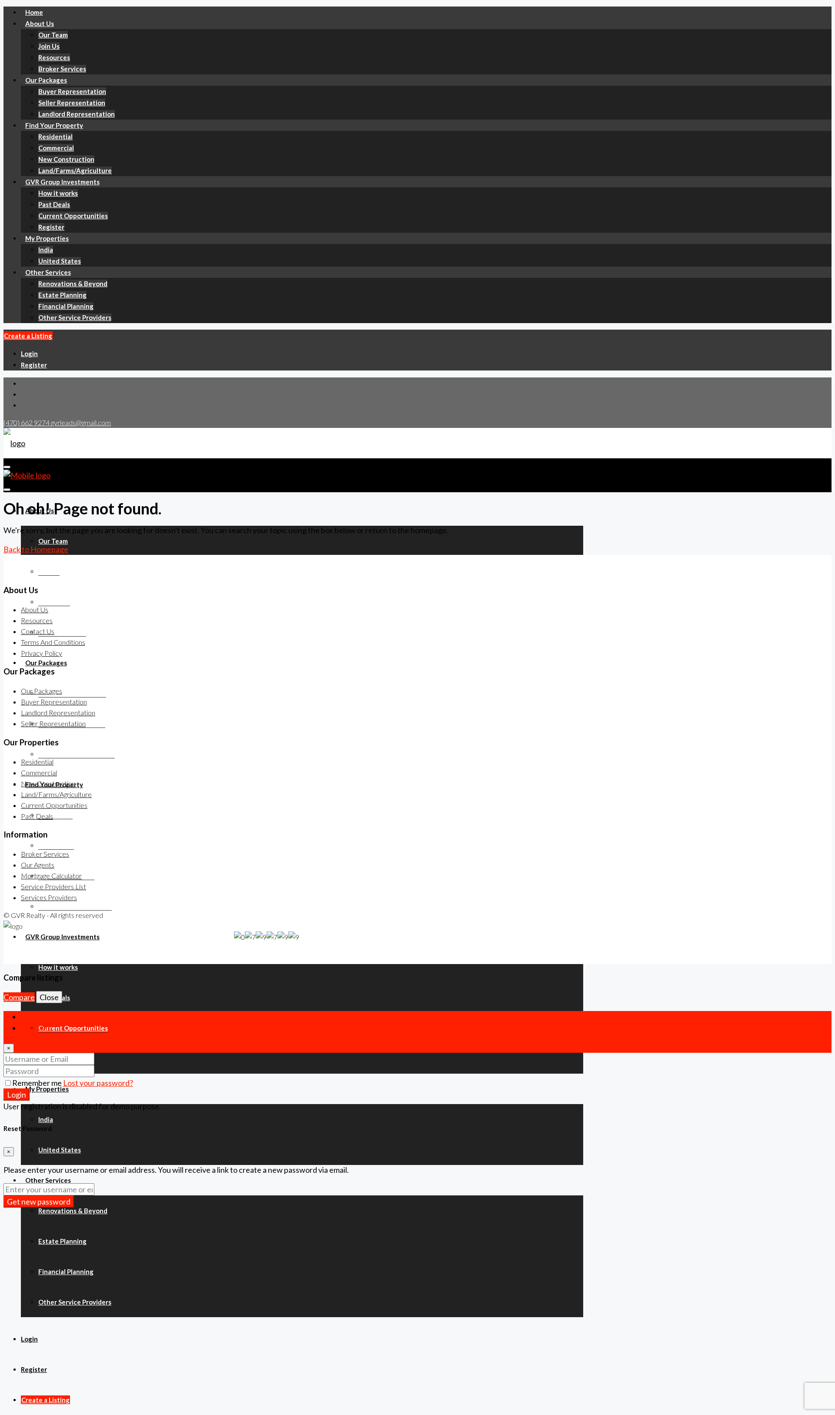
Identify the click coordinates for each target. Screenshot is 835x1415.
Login (29, 353)
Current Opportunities (73, 216)
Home (34, 12)
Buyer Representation (72, 91)
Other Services (48, 272)
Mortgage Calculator (51, 875)
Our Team (53, 35)
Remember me (37, 1083)
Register (51, 227)
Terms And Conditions (53, 642)
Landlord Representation (76, 114)
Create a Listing (28, 336)
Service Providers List (53, 886)
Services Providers (49, 897)
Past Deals (54, 204)
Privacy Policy (41, 653)
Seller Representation (71, 103)
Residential (55, 136)
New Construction (66, 159)
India (45, 250)
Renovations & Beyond (72, 283)
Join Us (49, 46)
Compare (19, 997)
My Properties (47, 238)
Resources (54, 57)
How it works (58, 193)
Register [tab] (35, 1028)
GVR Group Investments (62, 182)
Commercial (56, 148)
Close (49, 997)
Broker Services (62, 69)
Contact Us (37, 631)
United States (59, 261)
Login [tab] (30, 1016)
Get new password (38, 1201)
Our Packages (46, 80)
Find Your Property (54, 125)
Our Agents (37, 865)
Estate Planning (62, 295)
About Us (39, 23)
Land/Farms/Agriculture (75, 170)
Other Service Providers (74, 317)
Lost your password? (98, 1083)
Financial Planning (66, 306)
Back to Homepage (35, 549)
